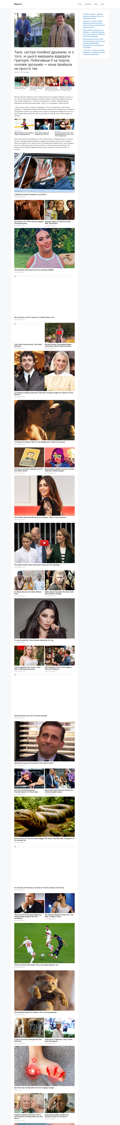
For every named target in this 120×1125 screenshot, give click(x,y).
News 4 (18, 4)
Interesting (88, 4)
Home (79, 4)
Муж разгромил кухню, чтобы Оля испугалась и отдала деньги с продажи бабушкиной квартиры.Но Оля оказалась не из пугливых (94, 43)
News (95, 4)
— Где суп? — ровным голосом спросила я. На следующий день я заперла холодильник (94, 52)
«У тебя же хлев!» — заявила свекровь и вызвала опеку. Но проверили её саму (93, 16)
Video (102, 4)
